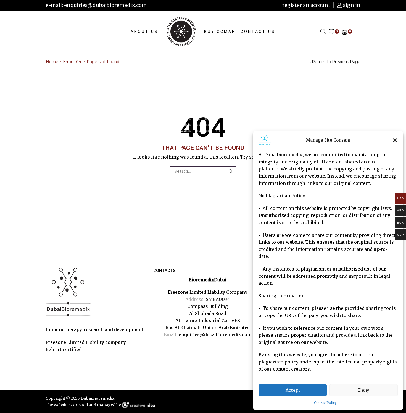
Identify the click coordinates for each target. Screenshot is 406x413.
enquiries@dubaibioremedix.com (215, 334)
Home (52, 62)
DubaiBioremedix (97, 398)
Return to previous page (336, 62)
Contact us (258, 31)
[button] (395, 140)
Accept (293, 390)
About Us (144, 31)
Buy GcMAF (219, 31)
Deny (363, 390)
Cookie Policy (325, 403)
